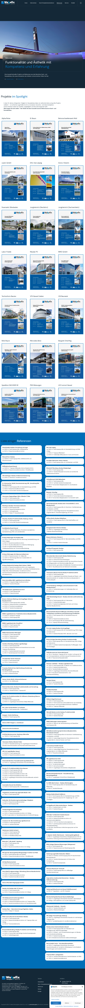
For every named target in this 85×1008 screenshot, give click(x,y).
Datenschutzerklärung (68, 1006)
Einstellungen (78, 1003)
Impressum (76, 1006)
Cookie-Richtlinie (59, 1006)
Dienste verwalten (55, 999)
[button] (82, 986)
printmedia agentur (33, 1004)
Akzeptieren (56, 1003)
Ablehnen (67, 1003)
